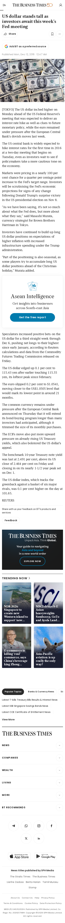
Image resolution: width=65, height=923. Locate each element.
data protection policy (51, 903)
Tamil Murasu (50, 882)
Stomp (32, 887)
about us (15, 898)
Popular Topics (13, 691)
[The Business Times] (29, 5)
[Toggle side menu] (4, 5)
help (37, 898)
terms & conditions (13, 903)
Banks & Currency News (41, 691)
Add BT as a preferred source (27, 46)
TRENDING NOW (14, 578)
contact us (27, 898)
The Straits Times (20, 876)
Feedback (11, 520)
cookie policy (31, 903)
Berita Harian (33, 882)
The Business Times (43, 876)
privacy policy (47, 898)
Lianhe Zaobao (15, 882)
